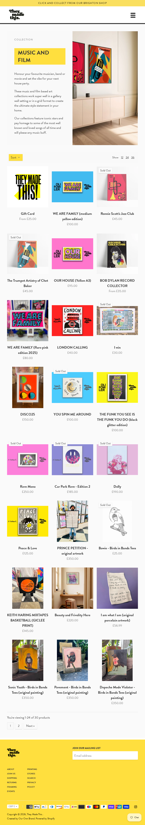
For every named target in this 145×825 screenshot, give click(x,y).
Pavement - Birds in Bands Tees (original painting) (72, 689)
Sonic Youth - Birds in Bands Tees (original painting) (27, 689)
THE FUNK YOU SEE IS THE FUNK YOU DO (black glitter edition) (117, 420)
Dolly (117, 486)
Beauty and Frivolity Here (72, 615)
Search (31, 778)
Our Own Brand (27, 818)
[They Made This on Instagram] (135, 806)
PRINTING (32, 769)
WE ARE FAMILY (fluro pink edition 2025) (27, 350)
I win (117, 347)
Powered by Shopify (45, 818)
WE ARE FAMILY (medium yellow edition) (72, 216)
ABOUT (10, 769)
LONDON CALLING (72, 347)
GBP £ (11, 806)
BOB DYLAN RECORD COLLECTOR (117, 283)
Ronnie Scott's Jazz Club (117, 213)
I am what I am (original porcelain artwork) (117, 617)
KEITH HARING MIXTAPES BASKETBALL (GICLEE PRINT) (27, 620)
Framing (12, 786)
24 (127, 157)
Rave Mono (28, 486)
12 (122, 157)
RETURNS (12, 782)
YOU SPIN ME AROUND (72, 414)
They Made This (35, 814)
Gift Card (27, 213)
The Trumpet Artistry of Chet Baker (27, 283)
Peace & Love (27, 548)
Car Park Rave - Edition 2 (72, 486)
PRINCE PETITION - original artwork (72, 550)
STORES (31, 773)
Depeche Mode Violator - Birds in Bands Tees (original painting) (117, 692)
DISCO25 (27, 414)
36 (132, 157)
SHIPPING (12, 778)
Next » (30, 725)
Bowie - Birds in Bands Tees (117, 548)
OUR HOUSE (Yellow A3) (72, 280)
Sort (13, 157)
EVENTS (11, 791)
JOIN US (11, 773)
